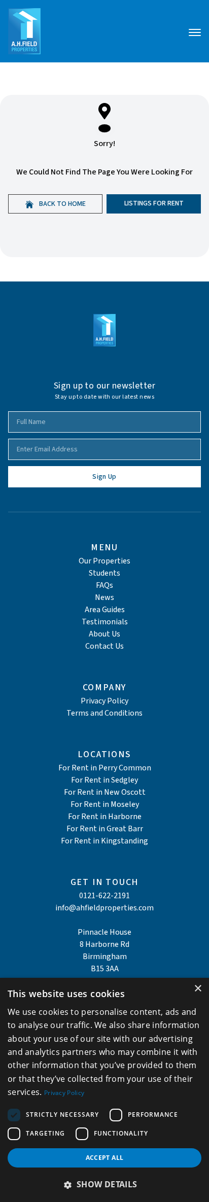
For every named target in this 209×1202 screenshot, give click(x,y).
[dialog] (104, 1090)
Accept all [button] (105, 1157)
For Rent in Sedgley (104, 780)
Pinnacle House (104, 932)
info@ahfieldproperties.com (104, 907)
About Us (104, 634)
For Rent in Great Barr (104, 828)
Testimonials (105, 621)
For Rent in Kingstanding (104, 840)
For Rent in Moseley (105, 804)
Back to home (62, 204)
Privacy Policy (104, 700)
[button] (104, 1184)
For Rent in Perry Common (104, 767)
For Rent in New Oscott (105, 792)
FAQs (104, 585)
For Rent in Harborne (105, 816)
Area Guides (105, 609)
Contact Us (104, 646)
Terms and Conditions (104, 713)
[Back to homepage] (24, 31)
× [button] (197, 989)
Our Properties (104, 561)
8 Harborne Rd (104, 944)
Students (104, 573)
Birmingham (105, 956)
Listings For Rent (154, 203)
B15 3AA (105, 968)
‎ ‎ (105, 920)
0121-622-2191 (104, 895)
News (104, 597)
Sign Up (104, 477)
